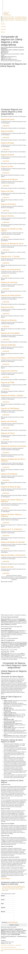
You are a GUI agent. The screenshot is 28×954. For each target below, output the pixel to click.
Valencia (4, 888)
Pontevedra (4, 885)
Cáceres (6, 886)
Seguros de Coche (7, 117)
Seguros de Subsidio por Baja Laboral (11, 227)
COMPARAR (5, 123)
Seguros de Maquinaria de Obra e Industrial (13, 458)
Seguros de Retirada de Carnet (12, 241)
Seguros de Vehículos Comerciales (13, 444)
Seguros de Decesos (8, 202)
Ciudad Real (8, 884)
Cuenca (3, 884)
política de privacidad (12, 920)
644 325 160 (11, 943)
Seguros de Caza (7, 564)
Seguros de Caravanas (9, 280)
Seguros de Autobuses (9, 471)
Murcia (17, 885)
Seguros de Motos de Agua (11, 484)
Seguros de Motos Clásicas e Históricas (11, 513)
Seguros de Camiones (9, 419)
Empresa (3, 32)
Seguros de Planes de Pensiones (13, 355)
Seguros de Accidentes (9, 177)
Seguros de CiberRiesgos (10, 406)
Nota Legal (10, 945)
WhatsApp (6, 13)
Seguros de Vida (7, 164)
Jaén (14, 885)
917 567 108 (6, 12)
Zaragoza (14, 884)
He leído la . (10, 920)
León (12, 885)
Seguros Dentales (7, 213)
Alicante (14, 886)
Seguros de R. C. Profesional (11, 527)
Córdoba (21, 885)
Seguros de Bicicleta (8, 342)
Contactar (14, 945)
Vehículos (3, 24)
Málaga (20, 886)
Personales (3, 26)
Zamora (22, 884)
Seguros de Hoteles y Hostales (12, 393)
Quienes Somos (4, 945)
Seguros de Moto (7, 129)
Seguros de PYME (7, 380)
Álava (17, 886)
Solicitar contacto (14, 922)
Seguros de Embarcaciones (11, 293)
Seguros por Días (7, 305)
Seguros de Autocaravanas (10, 267)
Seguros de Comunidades (10, 331)
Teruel (10, 886)
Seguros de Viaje (7, 189)
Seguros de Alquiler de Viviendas (13, 540)
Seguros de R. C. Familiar (10, 254)
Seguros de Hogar (7, 140)
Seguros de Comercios (9, 368)
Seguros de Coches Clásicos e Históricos (12, 498)
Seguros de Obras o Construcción (13, 553)
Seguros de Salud (7, 152)
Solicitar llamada (7, 14)
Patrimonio (3, 29)
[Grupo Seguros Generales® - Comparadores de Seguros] (14, 18)
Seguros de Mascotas (9, 318)
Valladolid (18, 884)
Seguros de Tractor (8, 431)
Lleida (9, 885)
